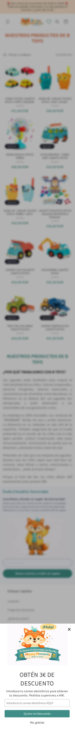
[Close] (69, 629)
